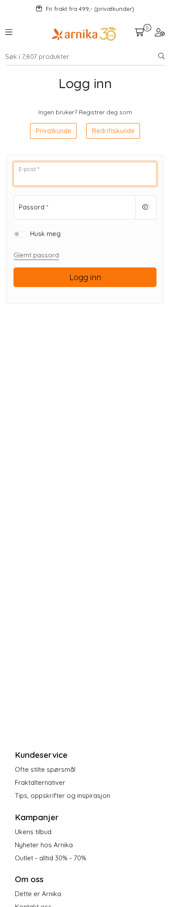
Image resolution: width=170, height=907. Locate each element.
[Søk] (161, 56)
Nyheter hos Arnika (44, 845)
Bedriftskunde (113, 131)
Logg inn (85, 277)
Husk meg (45, 233)
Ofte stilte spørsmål (45, 769)
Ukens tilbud (33, 832)
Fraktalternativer (40, 782)
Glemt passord (36, 255)
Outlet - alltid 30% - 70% (50, 858)
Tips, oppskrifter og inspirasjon (62, 795)
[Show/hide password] (146, 207)
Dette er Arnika (38, 894)
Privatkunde (53, 131)
